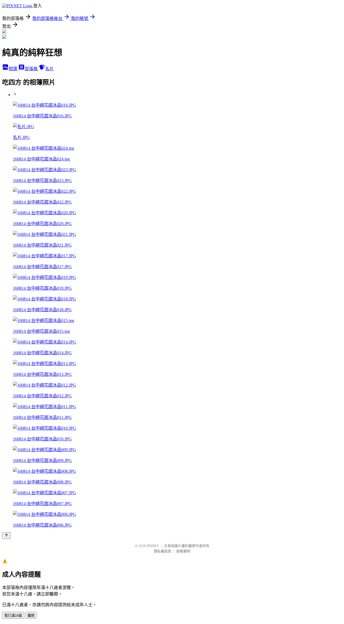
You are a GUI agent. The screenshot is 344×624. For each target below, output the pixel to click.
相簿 (13, 68)
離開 (30, 616)
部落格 (32, 68)
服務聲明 (183, 551)
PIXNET (153, 546)
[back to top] (6, 535)
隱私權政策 (162, 551)
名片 (49, 68)
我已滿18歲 (13, 616)
